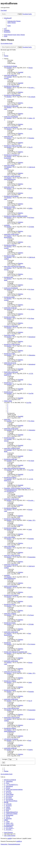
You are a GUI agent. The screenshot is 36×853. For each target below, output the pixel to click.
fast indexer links (8, 277)
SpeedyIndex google (9, 335)
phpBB (9, 838)
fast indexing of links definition (12, 95)
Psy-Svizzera (31, 644)
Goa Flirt (31, 393)
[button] (6, 55)
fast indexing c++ (8, 382)
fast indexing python (9, 255)
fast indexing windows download (13, 145)
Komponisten (7, 158)
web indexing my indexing (11, 739)
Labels (30, 129)
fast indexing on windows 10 (11, 155)
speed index (7, 419)
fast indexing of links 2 (10, 245)
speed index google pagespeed (12, 176)
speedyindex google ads (10, 307)
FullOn (30, 208)
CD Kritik (31, 226)
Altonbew (9, 87)
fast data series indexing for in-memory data (15, 652)
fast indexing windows (10, 681)
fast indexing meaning (10, 690)
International (32, 337)
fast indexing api (8, 392)
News (30, 346)
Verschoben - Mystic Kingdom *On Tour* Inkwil (17, 488)
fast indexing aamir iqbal (10, 459)
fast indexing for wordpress (11, 196)
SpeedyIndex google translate (12, 717)
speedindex (7, 225)
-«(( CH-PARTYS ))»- (10, 491)
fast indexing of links (9, 207)
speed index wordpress (10, 613)
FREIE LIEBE (8, 401)
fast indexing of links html (11, 326)
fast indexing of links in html (11, 86)
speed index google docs (10, 75)
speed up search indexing (10, 586)
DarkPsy (30, 596)
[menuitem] (14, 21)
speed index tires (8, 136)
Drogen (31, 67)
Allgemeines (31, 355)
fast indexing (7, 642)
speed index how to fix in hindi (12, 671)
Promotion (31, 138)
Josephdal (9, 67)
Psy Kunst (31, 289)
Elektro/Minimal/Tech (10, 179)
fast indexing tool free (9, 604)
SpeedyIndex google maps (11, 372)
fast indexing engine (9, 297)
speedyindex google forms (11, 564)
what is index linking (9, 537)
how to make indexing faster (11, 708)
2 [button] (4, 54)
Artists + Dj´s (31, 520)
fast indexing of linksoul (10, 508)
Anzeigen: (5, 759)
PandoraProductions (11, 489)
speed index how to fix (10, 363)
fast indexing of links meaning (12, 344)
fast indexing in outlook (10, 528)
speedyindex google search (11, 428)
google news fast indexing (11, 116)
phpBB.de (19, 841)
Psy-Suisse (31, 309)
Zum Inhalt (4, 10)
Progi (30, 188)
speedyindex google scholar (11, 234)
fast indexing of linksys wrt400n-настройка (15, 216)
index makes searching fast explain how (14, 266)
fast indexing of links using (11, 106)
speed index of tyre (9, 187)
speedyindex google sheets (11, 632)
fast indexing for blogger (10, 66)
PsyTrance (31, 217)
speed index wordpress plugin (12, 448)
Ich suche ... (32, 87)
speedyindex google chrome (11, 499)
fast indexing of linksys (10, 477)
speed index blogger (9, 165)
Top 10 (30, 147)
